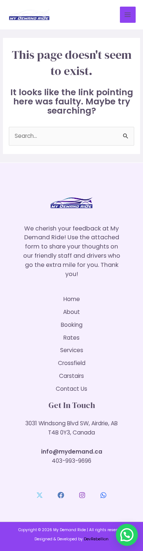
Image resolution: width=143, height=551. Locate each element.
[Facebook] (61, 495)
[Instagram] (82, 495)
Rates (71, 337)
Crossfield (71, 363)
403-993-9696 (71, 461)
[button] (127, 535)
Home (71, 299)
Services (71, 350)
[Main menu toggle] (128, 14)
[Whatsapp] (103, 495)
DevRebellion (96, 539)
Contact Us (71, 389)
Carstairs (71, 376)
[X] (39, 495)
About (71, 312)
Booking (71, 325)
